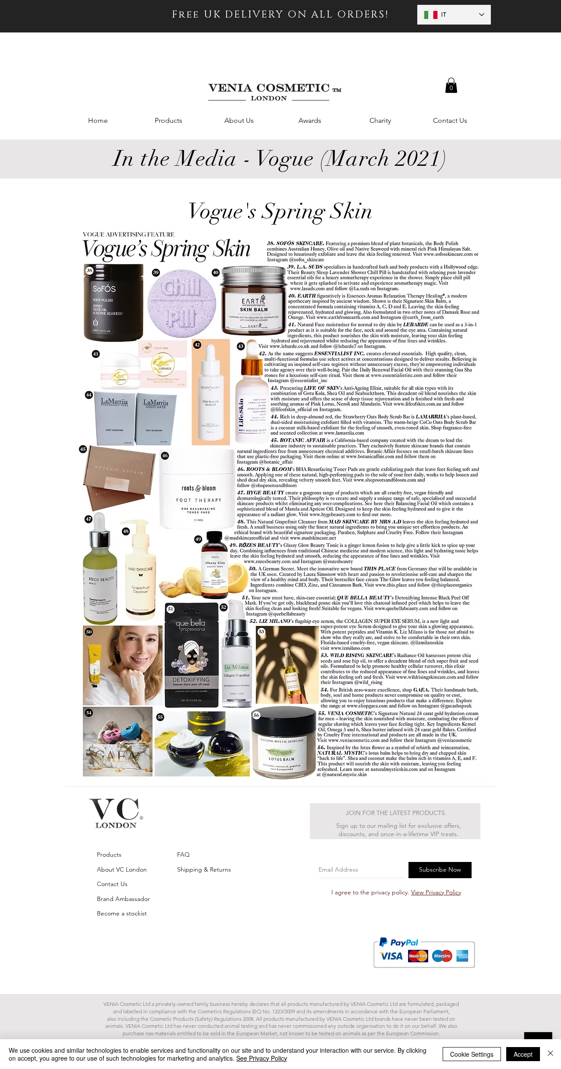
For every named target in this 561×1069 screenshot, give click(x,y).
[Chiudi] (550, 1054)
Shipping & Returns (204, 869)
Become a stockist (122, 913)
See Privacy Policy (261, 1058)
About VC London (122, 869)
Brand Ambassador (123, 899)
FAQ (183, 854)
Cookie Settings (472, 1054)
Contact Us (112, 884)
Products (109, 854)
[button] (451, 85)
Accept (523, 1054)
